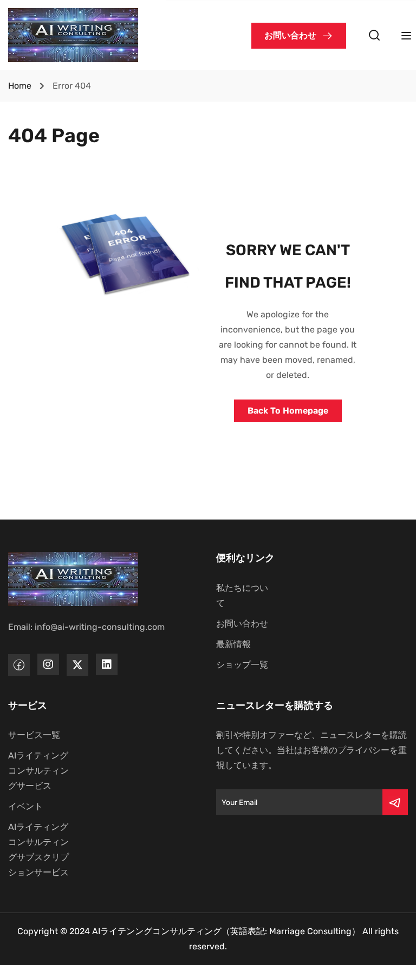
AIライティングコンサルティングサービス (38, 770)
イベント (25, 806)
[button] (298, 36)
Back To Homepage (288, 410)
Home (19, 86)
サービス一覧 (34, 735)
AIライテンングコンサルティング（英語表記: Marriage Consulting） (226, 931)
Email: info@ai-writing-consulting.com (86, 627)
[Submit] (395, 802)
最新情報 (233, 644)
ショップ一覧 (242, 665)
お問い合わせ (242, 623)
